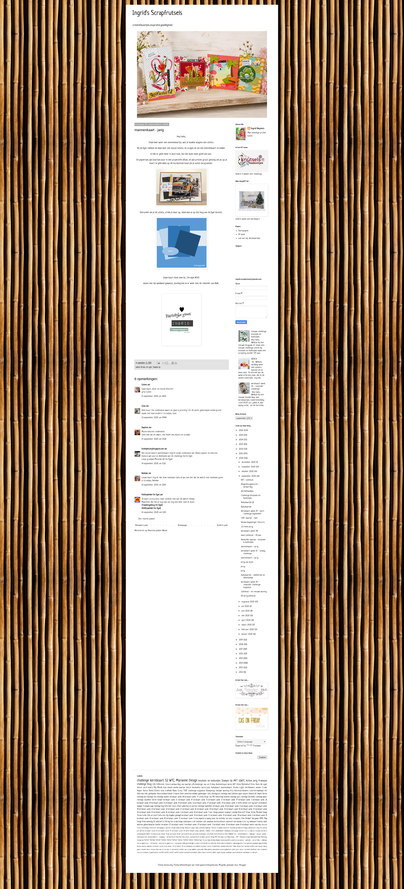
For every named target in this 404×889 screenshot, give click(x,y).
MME (261, 818)
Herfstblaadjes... (247, 491)
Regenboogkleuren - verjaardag (250, 485)
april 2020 (246, 620)
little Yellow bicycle (235, 846)
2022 (241, 449)
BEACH (254, 359)
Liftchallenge (197, 784)
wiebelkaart (246, 852)
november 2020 (249, 467)
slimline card (246, 803)
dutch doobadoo (193, 787)
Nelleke (145, 473)
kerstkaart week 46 (160, 812)
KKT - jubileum (247, 480)
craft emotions (197, 822)
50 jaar (248, 812)
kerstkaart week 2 (245, 800)
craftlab (168, 790)
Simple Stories (262, 794)
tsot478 (161, 852)
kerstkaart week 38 (249, 531)
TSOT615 (190, 840)
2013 (241, 667)
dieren (154, 800)
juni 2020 (246, 611)
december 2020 (249, 462)
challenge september (205, 806)
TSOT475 (146, 840)
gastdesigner (202, 794)
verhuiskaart (262, 803)
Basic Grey (177, 790)
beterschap (219, 797)
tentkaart (146, 852)
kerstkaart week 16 (188, 815)
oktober (181, 849)
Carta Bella (210, 834)
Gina (144, 406)
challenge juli (215, 794)
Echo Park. (179, 837)
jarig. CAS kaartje (262, 828)
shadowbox (228, 831)
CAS (154, 784)
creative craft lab (199, 843)
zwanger (140, 806)
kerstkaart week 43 (248, 809)
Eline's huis (159, 790)
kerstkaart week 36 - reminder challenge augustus (251, 585)
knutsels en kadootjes (209, 780)
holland (159, 800)
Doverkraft (172, 837)
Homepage (182, 525)
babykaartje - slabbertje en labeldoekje (253, 576)
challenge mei (151, 797)
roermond (247, 849)
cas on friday (209, 784)
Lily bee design (209, 837)
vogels (218, 852)
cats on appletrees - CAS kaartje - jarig (149, 843)
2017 (241, 649)
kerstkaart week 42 (144, 818)
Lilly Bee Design (170, 828)
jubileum (235, 794)
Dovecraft (153, 828)
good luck (249, 843)
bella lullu (161, 815)
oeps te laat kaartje (172, 849)
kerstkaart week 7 (202, 812)
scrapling (208, 818)
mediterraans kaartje (256, 846)
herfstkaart (250, 787)
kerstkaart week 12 (248, 806)
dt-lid (218, 843)
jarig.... (243, 566)
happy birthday (262, 843)
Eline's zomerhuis (186, 794)
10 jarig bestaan (156, 834)
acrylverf (154, 815)
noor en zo (162, 849)
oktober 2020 (248, 471)
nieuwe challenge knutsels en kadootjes (258, 334)
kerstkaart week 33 (191, 797)
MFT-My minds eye (221, 837)
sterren (139, 852)
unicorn (204, 852)
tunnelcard (187, 852)
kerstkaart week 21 (146, 809)
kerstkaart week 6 (230, 803)
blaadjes (218, 840)
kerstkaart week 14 (185, 800)
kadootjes (149, 846)
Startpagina (243, 231)
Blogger (242, 865)
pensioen (221, 812)
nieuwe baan (155, 849)
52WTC (242, 780)
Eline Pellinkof (246, 818)
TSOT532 (179, 840)
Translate (257, 746)
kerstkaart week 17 (215, 800)
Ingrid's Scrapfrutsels (157, 13)
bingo (197, 828)
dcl (265, 790)
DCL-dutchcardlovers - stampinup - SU (156, 837)
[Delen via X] (169, 363)
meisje (197, 831)
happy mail (247, 828)
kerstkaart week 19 (230, 800)
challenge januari (261, 797)
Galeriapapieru (161, 828)
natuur (148, 849)
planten (210, 849)
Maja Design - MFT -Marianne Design (238, 837)
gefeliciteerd (240, 828)
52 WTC (170, 780)
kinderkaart (217, 846)
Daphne (145, 427)
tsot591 (176, 852)
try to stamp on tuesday (252, 831)
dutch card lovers (145, 787)
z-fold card (254, 852)
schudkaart (245, 825)
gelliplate (152, 793)
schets (201, 797)
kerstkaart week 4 (246, 815)
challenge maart (226, 794)
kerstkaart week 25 (158, 803)
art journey (193, 806)
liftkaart (192, 831)
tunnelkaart (193, 852)
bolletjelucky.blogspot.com (153, 449)
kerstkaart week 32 (187, 803)
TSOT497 (157, 840)
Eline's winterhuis (183, 806)
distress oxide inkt (210, 843)
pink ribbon (204, 849)
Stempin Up (140, 840)
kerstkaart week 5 (174, 812)
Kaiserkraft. (195, 837)
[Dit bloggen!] (166, 363)
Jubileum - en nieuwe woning (254, 591)
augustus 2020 (248, 602)
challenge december (248, 797)
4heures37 (241, 812)
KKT (234, 784)
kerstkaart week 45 (146, 812)
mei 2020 (246, 615)
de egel (149, 367)
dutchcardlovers (219, 822)
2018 (241, 644)
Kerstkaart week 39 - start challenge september (252, 512)
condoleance (187, 822)
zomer (258, 787)
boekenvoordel (225, 840)
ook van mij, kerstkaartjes (249, 238)
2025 (241, 435)
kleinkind (223, 846)
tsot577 (171, 852)
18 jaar (163, 834)
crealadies (220, 828)
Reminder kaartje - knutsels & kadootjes (253, 541)
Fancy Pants (148, 790)
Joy (210, 797)
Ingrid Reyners (257, 128)
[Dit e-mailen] (163, 363)
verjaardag (176, 784)
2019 (241, 640)
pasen (199, 849)
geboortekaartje (149, 825)
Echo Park (255, 784)
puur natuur (240, 849)
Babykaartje (246, 507)
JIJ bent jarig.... (247, 527)
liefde (240, 803)
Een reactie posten (146, 519)
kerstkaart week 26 (189, 809)
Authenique (202, 834)
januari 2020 (247, 634)
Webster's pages (190, 828)
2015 (241, 658)
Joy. (191, 837)
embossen (253, 822)
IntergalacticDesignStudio (206, 865)
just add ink (140, 831)
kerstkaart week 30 (204, 809)
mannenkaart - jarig (249, 546)
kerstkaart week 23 (175, 809)
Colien (144, 385)
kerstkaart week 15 (200, 800)
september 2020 (249, 476)
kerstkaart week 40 (233, 809)
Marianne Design (186, 780)
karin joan (206, 787)
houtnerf (253, 828)
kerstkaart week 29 (172, 803)
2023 (241, 444)
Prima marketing (147, 822)
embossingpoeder (238, 843)
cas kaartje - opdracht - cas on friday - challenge (252, 840)
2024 (241, 439)
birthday (213, 840)
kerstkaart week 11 (234, 806)
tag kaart (255, 803)
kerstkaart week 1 (178, 825)
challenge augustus (196, 790)
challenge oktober (163, 797)
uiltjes (199, 852)
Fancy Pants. (185, 837)
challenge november (144, 800)
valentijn (234, 812)
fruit (244, 843)
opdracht (202, 831)
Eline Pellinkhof (243, 784)
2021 (241, 453)
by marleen (233, 840)
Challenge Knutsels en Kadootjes (250, 496)
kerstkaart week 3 (206, 825)
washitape (229, 852)
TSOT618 (196, 840)
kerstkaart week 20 (260, 800)
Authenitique (145, 828)
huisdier (158, 825)
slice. (259, 849)
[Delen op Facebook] (172, 363)
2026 (241, 430)
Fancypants (255, 818)
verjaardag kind (141, 834)
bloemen (226, 797)
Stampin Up (156, 367)
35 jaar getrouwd (171, 834)
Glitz (209, 794)
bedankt (195, 794)
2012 (241, 672)
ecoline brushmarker (226, 843)
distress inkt (142, 793)
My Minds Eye (160, 787)
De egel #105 (193, 277)
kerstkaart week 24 (144, 803)
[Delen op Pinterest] (175, 363)
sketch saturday (255, 825)
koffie (187, 831)
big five (170, 822)
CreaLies (176, 794)
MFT (236, 780)
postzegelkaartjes (225, 849)
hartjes (139, 846)
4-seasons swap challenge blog (153, 806)
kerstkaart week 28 (177, 797)
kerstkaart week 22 (160, 809)
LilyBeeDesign (180, 828)
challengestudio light (188, 843)
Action (143, 367)
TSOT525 (174, 840)
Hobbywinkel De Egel (151, 494)
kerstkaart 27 (166, 825)
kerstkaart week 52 (220, 825)
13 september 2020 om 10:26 (154, 439)
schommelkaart (219, 831)
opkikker (194, 849)
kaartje (144, 846)
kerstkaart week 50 (188, 812)
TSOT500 (163, 840)
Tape (200, 840)
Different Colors (163, 784)
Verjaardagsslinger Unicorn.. (253, 522)
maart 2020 (247, 625)
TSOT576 (185, 840)
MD (213, 797)
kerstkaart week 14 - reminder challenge (258, 386)
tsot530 (166, 852)
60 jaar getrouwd (193, 834)
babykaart (215, 787)
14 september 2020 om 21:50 (154, 485)
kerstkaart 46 (179, 846)
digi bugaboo (170, 815)
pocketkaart (216, 849)
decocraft (226, 828)
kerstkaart (157, 780)
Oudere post (222, 525)
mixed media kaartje (176, 787)
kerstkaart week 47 (164, 831)
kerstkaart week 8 (234, 825)
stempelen (264, 849)
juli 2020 (246, 606)
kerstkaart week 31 (203, 815)
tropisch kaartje (153, 852)
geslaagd (178, 815)
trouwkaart (237, 818)
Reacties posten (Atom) (157, 530)
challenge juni (141, 797)
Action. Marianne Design (259, 812)
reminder (208, 831)
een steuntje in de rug (241, 822)
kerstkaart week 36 (151, 831)
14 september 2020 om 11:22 (154, 463)
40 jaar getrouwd (182, 834)
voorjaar (223, 852)
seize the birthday (218, 818)
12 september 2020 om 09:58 (154, 417)
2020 (241, 458)
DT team (241, 234)
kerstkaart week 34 (219, 809)
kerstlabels (196, 846)
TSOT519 (168, 840)
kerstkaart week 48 (178, 831)
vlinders (148, 834)
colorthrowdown (256, 790)
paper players (243, 794)
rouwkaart (227, 812)
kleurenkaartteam (164, 793)
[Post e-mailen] (158, 363)
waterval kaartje (237, 852)
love (243, 846)
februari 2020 (248, 629)
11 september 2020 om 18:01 (154, 396)
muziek (144, 849)
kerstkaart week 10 (219, 806)
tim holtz (229, 818)
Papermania (253, 837)
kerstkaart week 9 (187, 818)
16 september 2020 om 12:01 (154, 512)
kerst (230, 784)
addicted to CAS (161, 822)
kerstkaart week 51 (173, 818)
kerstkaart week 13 (170, 800)
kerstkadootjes (188, 846)
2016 (241, 654)
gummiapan (255, 843)
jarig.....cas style (247, 562)
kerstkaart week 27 (192, 825)
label (227, 846)
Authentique (221, 784)
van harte (264, 831)
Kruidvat (202, 837)
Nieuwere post (141, 525)
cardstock (202, 828)
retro (213, 831)
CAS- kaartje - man (249, 518)
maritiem (247, 846)
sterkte (241, 831)
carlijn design (178, 822)
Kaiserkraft (253, 794)
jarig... (243, 571)
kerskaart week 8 (159, 846)
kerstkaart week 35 (217, 815)
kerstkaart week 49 (159, 818)
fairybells (232, 828)
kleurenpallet (199, 818)
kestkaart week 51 (207, 846)
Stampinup (210, 790)
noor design (213, 812)
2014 (241, 663)
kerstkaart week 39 (216, 803)
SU (154, 822)
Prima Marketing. (262, 837)
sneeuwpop (234, 831)
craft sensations (208, 822)
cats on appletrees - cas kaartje (172, 843)
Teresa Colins (206, 840)
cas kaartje (186, 784)
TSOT (185, 790)
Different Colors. (170, 806)
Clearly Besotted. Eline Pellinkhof (223, 834)
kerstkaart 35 (169, 846)
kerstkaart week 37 (202, 803)
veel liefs (209, 852)
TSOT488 (152, 840)
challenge (143, 780)
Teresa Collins (141, 815)
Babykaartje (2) (247, 502)
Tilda (148, 815)
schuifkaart (253, 849)
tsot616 (181, 852)
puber (234, 849)
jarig (255, 780)
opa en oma (188, 849)
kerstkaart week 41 (260, 815)
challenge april (235, 797)
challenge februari (210, 828)
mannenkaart (226, 787)
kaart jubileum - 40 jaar (251, 535)
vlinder (214, 852)
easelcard (229, 822)
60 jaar (206, 797)
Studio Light (238, 787)
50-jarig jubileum (248, 596)
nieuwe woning (222, 790)
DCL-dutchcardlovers (239, 790)
